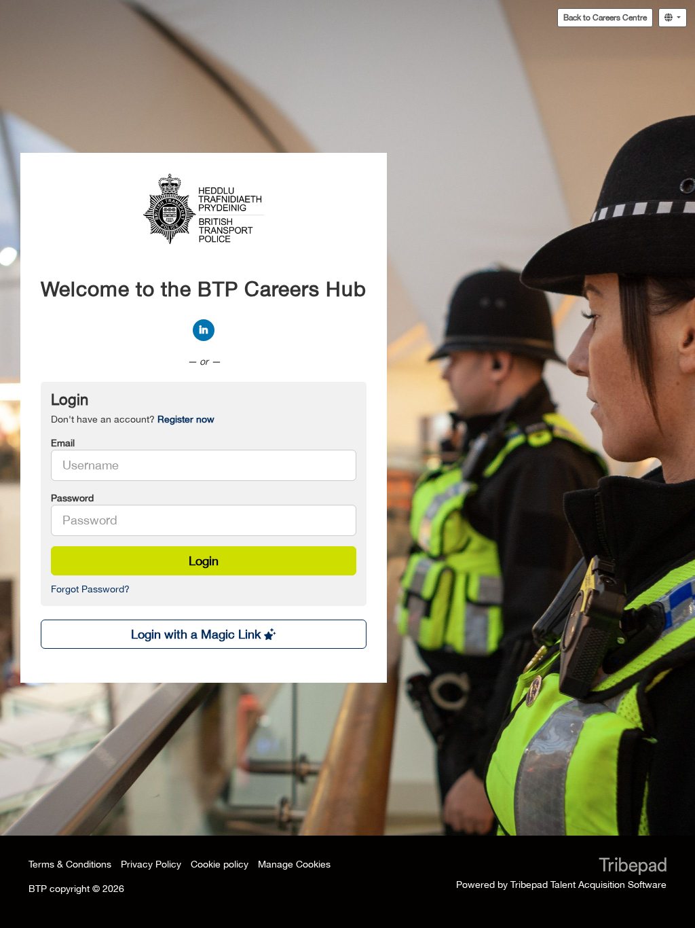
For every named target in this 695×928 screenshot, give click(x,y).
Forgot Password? (90, 589)
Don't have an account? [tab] (132, 419)
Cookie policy (219, 864)
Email (63, 443)
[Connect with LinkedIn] (203, 330)
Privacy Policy (151, 864)
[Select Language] (672, 17)
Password (72, 498)
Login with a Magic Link (197, 634)
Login (204, 561)
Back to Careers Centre (605, 17)
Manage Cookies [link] (294, 864)
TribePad (632, 867)
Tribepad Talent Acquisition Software (588, 884)
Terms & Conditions (70, 864)
